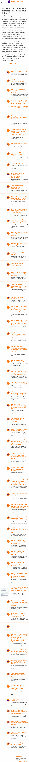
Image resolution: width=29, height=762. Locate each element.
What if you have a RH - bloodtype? (18, 253)
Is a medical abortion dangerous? (17, 700)
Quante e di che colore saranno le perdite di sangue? (17, 469)
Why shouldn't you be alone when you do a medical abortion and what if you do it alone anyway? (19, 308)
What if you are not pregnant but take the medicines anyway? (19, 233)
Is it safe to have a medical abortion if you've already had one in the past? (19, 393)
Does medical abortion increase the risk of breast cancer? (18, 674)
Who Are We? (19, 756)
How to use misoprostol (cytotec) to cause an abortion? (18, 90)
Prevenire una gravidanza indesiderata (18, 733)
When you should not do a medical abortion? (18, 264)
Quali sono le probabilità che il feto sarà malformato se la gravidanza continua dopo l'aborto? (19, 603)
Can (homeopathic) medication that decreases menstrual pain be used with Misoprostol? (19, 349)
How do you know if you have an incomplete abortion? (18, 563)
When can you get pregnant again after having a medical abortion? (19, 722)
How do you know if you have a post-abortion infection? (18, 552)
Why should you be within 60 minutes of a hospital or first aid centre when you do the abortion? (19, 322)
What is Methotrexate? (17, 164)
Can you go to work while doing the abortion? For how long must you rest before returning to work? (19, 442)
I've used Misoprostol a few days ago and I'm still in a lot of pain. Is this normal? (19, 506)
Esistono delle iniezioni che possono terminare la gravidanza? (19, 154)
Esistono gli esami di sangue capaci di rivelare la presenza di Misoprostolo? (19, 588)
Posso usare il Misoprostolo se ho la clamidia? (19, 743)
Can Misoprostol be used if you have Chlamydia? (19, 144)
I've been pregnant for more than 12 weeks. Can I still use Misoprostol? (19, 221)
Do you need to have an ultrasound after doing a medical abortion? (18, 614)
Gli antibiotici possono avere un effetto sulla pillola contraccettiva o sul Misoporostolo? (19, 175)
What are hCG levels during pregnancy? (19, 244)
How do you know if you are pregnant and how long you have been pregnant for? (19, 198)
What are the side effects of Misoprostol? (19, 494)
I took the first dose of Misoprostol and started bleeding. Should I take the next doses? (19, 456)
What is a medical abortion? (19, 71)
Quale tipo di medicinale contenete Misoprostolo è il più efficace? (19, 117)
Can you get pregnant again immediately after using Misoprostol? (19, 662)
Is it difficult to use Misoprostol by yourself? (18, 80)
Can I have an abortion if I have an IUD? (18, 297)
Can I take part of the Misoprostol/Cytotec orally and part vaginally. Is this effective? (18, 406)
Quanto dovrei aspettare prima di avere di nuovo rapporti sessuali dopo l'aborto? (18, 687)
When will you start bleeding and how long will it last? (19, 430)
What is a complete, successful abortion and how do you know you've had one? (19, 530)
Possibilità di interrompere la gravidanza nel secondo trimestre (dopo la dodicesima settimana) (19, 132)
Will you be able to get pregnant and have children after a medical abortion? (19, 711)
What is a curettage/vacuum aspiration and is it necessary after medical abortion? (19, 575)
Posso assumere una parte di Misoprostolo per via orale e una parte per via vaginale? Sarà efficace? (19, 372)
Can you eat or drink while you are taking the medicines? (18, 419)
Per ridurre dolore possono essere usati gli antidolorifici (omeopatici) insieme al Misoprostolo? (19, 335)
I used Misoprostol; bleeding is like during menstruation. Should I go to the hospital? (19, 651)
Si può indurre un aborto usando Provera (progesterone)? (18, 187)
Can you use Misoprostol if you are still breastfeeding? (19, 383)
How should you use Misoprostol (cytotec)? (17, 361)
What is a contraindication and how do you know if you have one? (19, 273)
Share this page (15, 63)
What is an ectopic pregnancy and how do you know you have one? (19, 286)
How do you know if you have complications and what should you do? (19, 541)
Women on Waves (17, 1)
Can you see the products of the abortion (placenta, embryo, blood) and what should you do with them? (19, 482)
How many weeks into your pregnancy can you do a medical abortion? (19, 210)
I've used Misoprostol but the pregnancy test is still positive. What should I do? (19, 518)
